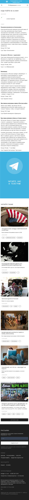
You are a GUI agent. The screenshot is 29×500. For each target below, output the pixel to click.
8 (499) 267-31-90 (14, 473)
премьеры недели (5, 341)
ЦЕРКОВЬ (3, 455)
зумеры (3, 377)
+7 (19, 306)
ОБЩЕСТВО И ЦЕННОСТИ (17, 457)
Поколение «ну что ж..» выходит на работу (14, 368)
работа (18, 377)
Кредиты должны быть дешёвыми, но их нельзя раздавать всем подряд (14, 404)
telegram (3, 465)
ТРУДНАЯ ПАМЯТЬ (5, 457)
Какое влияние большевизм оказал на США (12, 232)
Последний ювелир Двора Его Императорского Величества (12, 264)
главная (2, 24)
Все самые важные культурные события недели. (13, 336)
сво (11, 306)
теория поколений (11, 377)
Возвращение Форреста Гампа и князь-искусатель (13, 333)
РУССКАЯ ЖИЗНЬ (11, 455)
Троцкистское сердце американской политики (14, 229)
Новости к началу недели (8, 301)
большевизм (19, 237)
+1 (18, 272)
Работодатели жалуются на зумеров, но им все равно (13, 371)
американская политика (10, 237)
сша (3, 237)
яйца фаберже (12, 272)
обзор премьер (14, 341)
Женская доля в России (10, 298)
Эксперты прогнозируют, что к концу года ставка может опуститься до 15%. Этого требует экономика (14, 408)
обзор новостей (5, 306)
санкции (15, 306)
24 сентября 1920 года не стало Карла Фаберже (13, 267)
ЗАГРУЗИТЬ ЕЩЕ (15, 420)
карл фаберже (5, 272)
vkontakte (8, 465)
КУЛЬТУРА (18, 455)
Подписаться (14, 443)
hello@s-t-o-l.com (5, 473)
